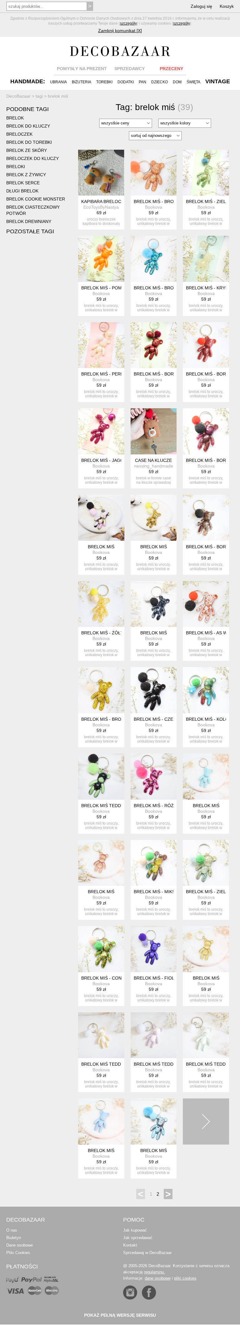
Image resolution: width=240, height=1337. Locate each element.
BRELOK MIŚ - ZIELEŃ (209, 201)
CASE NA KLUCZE (153, 460)
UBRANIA (58, 82)
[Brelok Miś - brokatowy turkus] (154, 259)
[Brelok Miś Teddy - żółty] (101, 1035)
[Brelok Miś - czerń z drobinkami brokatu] (154, 690)
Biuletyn (13, 1237)
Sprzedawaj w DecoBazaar (147, 1252)
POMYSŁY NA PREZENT (82, 68)
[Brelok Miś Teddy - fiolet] (154, 1035)
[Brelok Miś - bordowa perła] (206, 345)
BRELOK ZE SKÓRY (26, 150)
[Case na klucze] (154, 431)
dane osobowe (158, 1278)
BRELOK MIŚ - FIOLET (157, 978)
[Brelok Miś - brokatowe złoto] (101, 690)
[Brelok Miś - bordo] (154, 345)
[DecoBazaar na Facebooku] (149, 1293)
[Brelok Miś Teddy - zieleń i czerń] (101, 776)
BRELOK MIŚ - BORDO (157, 373)
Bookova (153, 207)
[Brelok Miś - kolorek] (206, 690)
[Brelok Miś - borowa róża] (206, 431)
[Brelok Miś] (101, 518)
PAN (142, 82)
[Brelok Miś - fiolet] (154, 949)
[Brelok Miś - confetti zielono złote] (101, 949)
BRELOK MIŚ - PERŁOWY (107, 373)
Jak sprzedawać (137, 1237)
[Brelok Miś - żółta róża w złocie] (101, 604)
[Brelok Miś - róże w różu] (154, 776)
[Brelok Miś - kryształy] (206, 259)
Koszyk (227, 6)
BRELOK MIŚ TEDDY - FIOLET (165, 1064)
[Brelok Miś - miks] (154, 863)
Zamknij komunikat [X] (120, 30)
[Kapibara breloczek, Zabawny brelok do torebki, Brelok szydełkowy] (101, 173)
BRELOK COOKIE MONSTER (35, 198)
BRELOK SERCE (23, 182)
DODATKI (126, 82)
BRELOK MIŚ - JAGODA (105, 460)
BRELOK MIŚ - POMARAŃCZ (110, 287)
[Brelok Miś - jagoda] (101, 431)
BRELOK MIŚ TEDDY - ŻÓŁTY (111, 1064)
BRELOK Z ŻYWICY (26, 174)
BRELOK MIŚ (101, 546)
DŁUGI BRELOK (22, 190)
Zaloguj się (201, 6)
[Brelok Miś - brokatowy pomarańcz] (154, 173)
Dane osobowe (19, 1245)
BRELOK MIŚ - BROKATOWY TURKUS (172, 287)
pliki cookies (185, 1278)
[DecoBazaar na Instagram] (130, 1293)
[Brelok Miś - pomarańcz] (101, 259)
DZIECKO (159, 82)
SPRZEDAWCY (129, 68)
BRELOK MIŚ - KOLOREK (212, 719)
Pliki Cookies (18, 1252)
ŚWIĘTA (193, 82)
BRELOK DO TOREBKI (29, 142)
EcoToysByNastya (101, 207)
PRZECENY (171, 68)
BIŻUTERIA (81, 82)
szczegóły (128, 23)
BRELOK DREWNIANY (28, 221)
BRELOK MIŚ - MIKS (154, 891)
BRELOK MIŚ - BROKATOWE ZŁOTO (118, 719)
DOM (177, 82)
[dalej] (206, 1121)
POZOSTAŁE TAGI (30, 231)
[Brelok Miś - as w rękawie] (206, 604)
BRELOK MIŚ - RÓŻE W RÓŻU (165, 805)
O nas (11, 1230)
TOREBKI (104, 82)
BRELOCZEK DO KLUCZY (32, 158)
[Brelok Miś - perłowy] (101, 345)
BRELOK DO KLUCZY (28, 126)
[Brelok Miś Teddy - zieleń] (206, 1035)
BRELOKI (15, 166)
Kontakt (130, 1245)
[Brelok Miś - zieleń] (206, 173)
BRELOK (15, 117)
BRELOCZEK (19, 134)
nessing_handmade (153, 465)
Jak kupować (135, 1230)
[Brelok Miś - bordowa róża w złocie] (206, 518)
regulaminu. (154, 1272)
